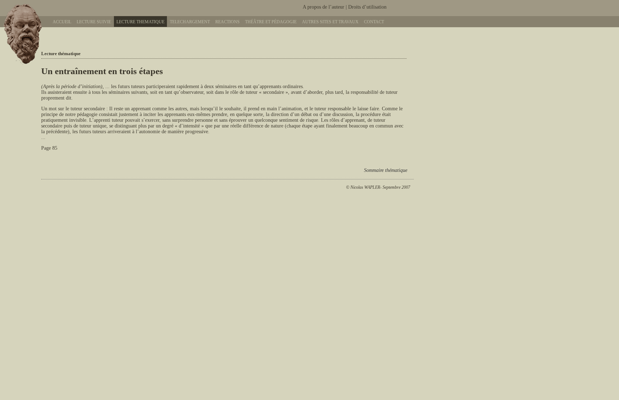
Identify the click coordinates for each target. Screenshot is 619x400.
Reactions (227, 21)
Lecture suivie (94, 21)
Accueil (62, 21)
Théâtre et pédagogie (271, 21)
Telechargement (190, 21)
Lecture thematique (140, 21)
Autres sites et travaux (330, 21)
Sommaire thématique (385, 170)
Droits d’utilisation (367, 7)
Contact (374, 21)
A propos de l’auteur (323, 7)
